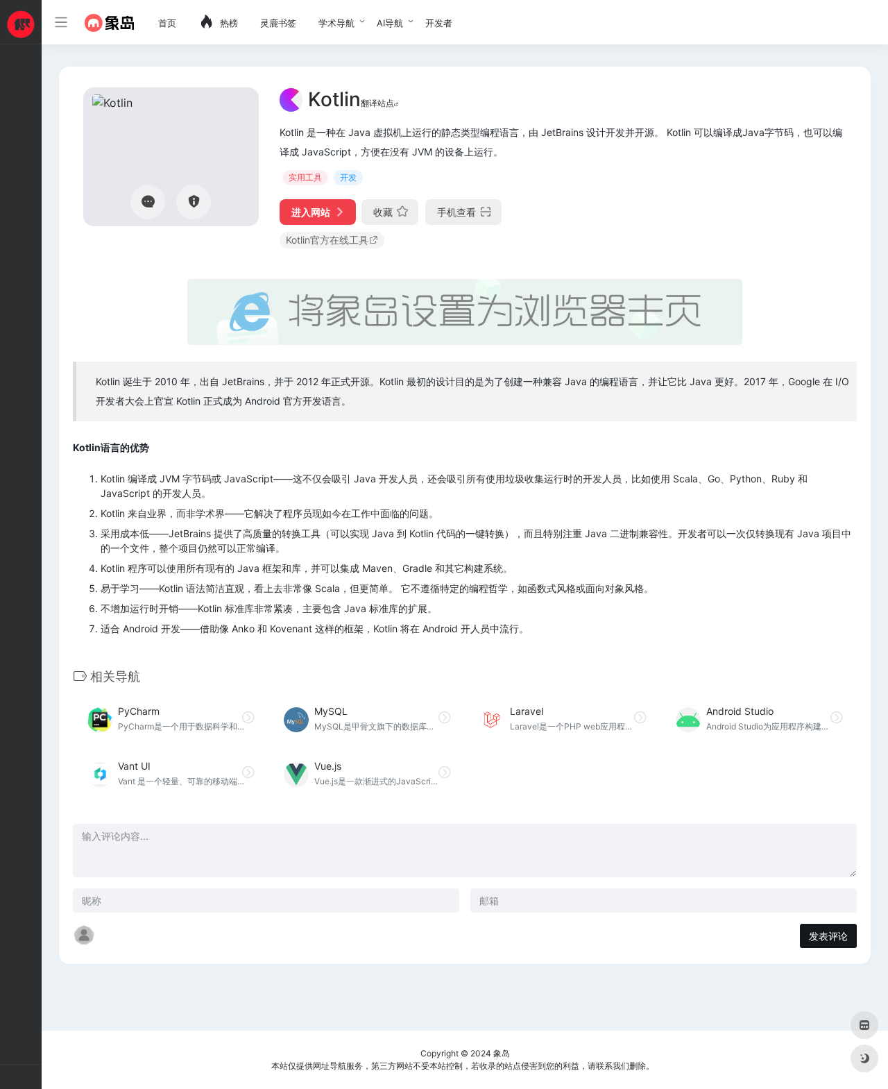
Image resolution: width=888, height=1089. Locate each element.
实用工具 (305, 177)
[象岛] (109, 22)
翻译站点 (377, 103)
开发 (348, 177)
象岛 (501, 1053)
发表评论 (828, 936)
